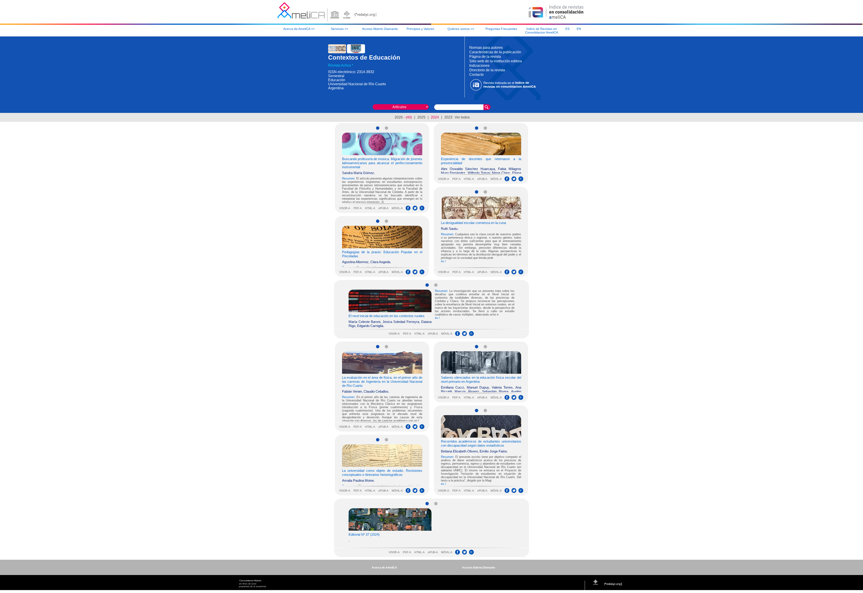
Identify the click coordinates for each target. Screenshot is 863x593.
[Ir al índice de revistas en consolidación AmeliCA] (556, 19)
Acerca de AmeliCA (384, 567)
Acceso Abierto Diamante (478, 567)
